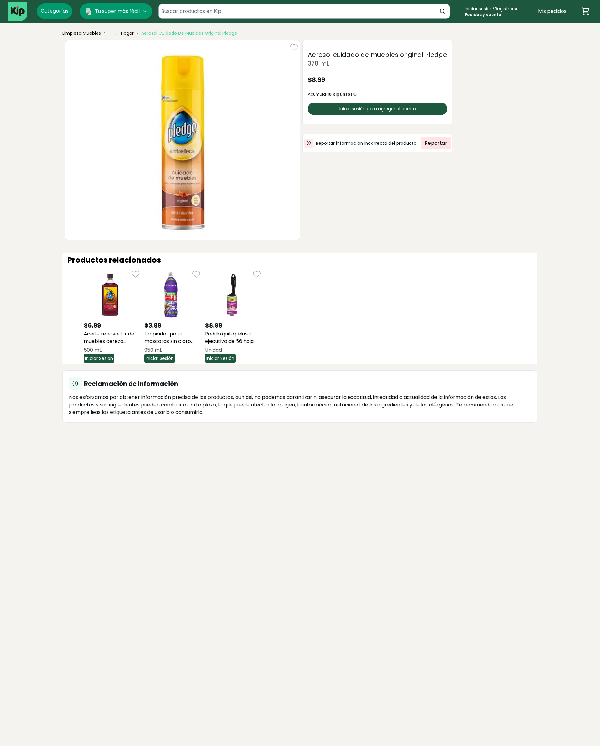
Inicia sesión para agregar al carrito (377, 109)
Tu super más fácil (117, 11)
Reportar (436, 143)
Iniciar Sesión (99, 358)
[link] (189, 33)
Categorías (54, 10)
